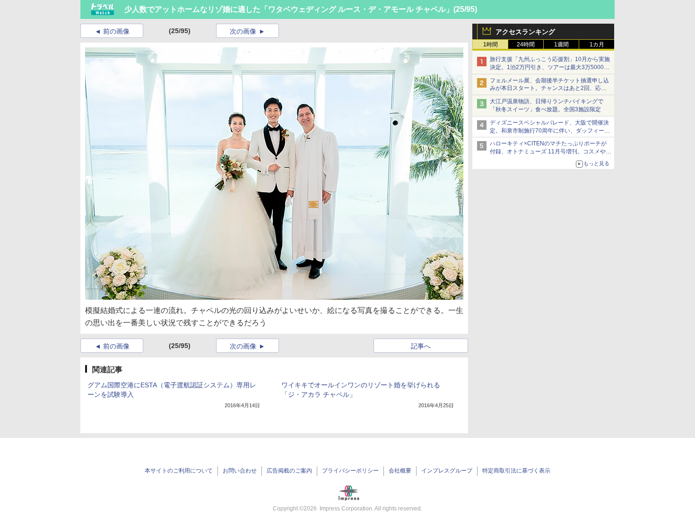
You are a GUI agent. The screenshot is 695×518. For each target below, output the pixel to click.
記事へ (421, 346)
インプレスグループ (446, 470)
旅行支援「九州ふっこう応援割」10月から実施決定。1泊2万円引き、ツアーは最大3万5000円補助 (550, 67)
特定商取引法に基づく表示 (516, 470)
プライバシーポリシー (350, 470)
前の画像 (116, 31)
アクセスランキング (525, 32)
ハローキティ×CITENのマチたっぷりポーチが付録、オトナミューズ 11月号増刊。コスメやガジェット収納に (550, 151)
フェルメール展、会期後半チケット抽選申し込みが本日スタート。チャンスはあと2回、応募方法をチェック (549, 88)
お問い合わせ (240, 470)
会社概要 (400, 470)
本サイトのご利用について (179, 470)
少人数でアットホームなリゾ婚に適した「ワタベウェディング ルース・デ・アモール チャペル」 (288, 9)
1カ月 (597, 44)
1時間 (490, 44)
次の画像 (243, 31)
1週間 (561, 44)
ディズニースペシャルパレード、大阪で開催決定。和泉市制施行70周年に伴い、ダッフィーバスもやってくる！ (550, 130)
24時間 (526, 44)
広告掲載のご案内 (289, 470)
